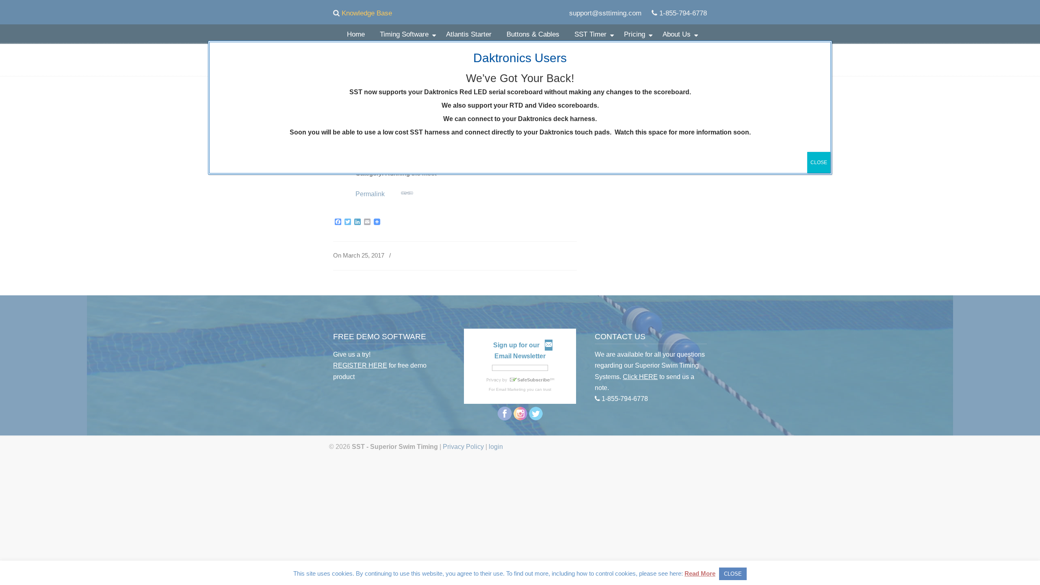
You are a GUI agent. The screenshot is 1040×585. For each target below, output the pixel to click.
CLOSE (818, 162)
